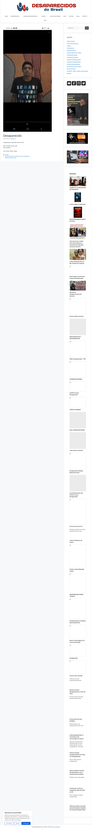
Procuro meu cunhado (76, 675)
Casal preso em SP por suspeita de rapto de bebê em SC (77, 790)
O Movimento (70, 48)
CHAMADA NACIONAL (76, 379)
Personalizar (9, 823)
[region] (17, 818)
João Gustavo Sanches (76, 450)
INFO (45, 20)
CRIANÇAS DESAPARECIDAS (30, 16)
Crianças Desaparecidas (73, 64)
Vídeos (78, 16)
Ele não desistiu (71, 68)
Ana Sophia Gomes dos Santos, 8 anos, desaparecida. (17, 156)
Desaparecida (74, 658)
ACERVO (44, 16)
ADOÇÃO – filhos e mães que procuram (77, 71)
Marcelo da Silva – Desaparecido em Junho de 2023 (77, 691)
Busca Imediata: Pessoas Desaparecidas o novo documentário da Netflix (77, 772)
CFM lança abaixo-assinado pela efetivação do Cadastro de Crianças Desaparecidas (78, 807)
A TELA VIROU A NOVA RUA (78, 204)
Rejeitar (17, 823)
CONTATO (84, 16)
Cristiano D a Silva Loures (10, 157)
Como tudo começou (72, 43)
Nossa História (71, 41)
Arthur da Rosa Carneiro (77, 316)
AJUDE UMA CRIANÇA (55, 16)
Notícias (6, 154)
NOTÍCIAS (71, 16)
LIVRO (64, 16)
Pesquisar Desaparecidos (74, 62)
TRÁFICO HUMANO (75, 409)
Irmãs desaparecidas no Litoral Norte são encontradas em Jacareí (77, 736)
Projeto (69, 46)
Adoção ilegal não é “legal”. (74, 52)
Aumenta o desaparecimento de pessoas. (76, 294)
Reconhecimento (71, 50)
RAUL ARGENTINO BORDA (77, 430)
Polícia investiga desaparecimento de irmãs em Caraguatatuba (77, 754)
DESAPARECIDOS (15, 16)
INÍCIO (6, 16)
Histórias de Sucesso (72, 57)
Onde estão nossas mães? (74, 66)
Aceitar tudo (26, 823)
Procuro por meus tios (76, 526)
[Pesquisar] (87, 28)
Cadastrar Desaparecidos (74, 59)
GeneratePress (56, 827)
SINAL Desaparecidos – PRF (78, 359)
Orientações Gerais (72, 55)
